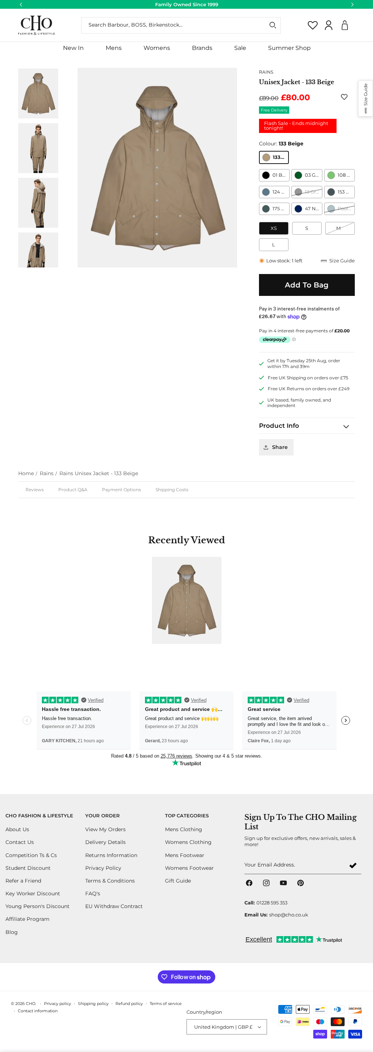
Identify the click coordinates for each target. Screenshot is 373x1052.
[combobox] (181, 25)
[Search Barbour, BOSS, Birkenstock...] (273, 25)
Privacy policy (57, 1003)
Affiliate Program (27, 919)
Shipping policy (93, 1003)
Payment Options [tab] (121, 489)
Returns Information (111, 855)
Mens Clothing (183, 829)
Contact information (38, 1010)
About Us (17, 829)
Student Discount (28, 868)
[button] (114, 48)
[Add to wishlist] (346, 97)
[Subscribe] (353, 865)
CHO (30, 1003)
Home (26, 473)
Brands (202, 47)
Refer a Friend (23, 880)
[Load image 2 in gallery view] (38, 147)
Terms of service (166, 1003)
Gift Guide (178, 880)
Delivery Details (105, 842)
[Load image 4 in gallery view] (38, 257)
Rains (47, 473)
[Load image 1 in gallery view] (38, 93)
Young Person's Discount (37, 906)
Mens (114, 47)
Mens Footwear (184, 855)
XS (274, 228)
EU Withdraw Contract (114, 906)
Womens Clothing (188, 842)
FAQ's (92, 893)
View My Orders (105, 829)
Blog (11, 932)
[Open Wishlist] (313, 25)
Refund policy (129, 1003)
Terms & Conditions (110, 880)
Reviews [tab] (34, 489)
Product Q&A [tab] (72, 489)
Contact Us (19, 842)
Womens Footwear (189, 868)
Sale (240, 47)
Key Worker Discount (32, 893)
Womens (157, 47)
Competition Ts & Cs (31, 855)
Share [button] (280, 447)
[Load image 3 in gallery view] (38, 202)
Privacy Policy (103, 868)
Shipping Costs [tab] (172, 489)
